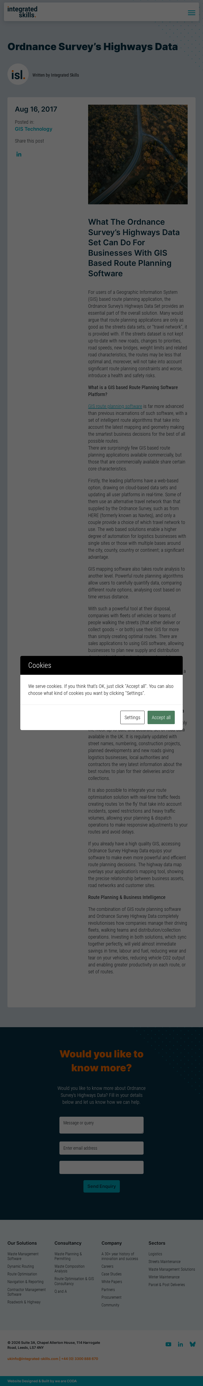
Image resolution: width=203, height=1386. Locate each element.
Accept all (161, 717)
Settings (132, 717)
